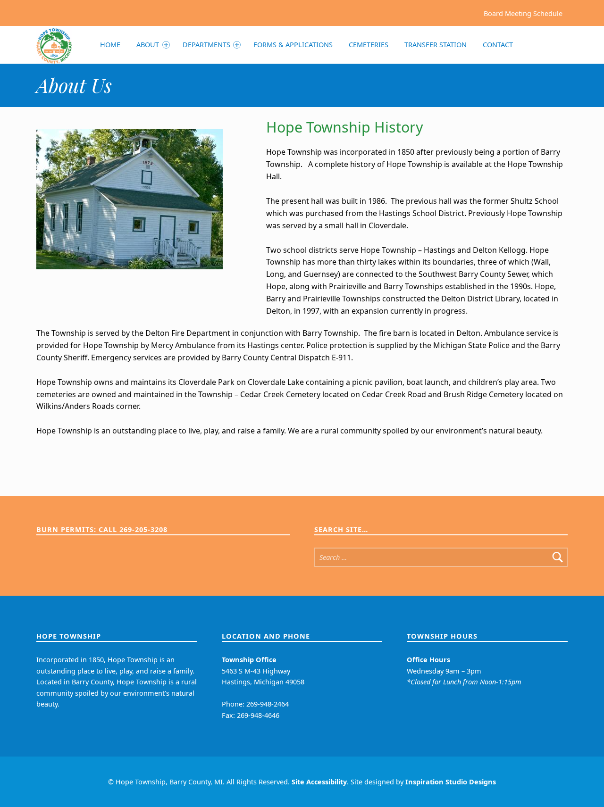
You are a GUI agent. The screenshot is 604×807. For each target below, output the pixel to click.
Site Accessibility (319, 781)
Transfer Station (435, 44)
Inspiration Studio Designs (450, 781)
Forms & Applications (293, 44)
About (147, 44)
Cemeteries (368, 44)
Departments (206, 44)
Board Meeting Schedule (523, 12)
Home (110, 44)
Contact (498, 44)
